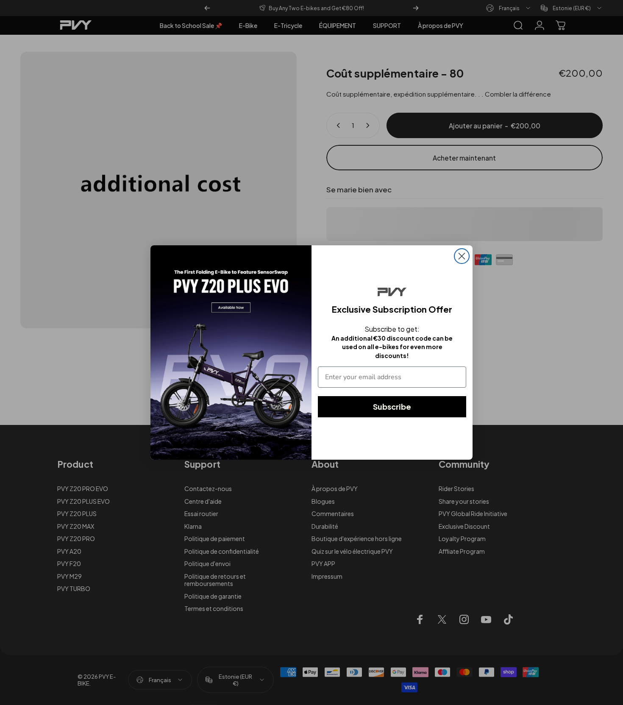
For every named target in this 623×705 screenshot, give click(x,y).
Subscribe (392, 406)
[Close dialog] (461, 256)
